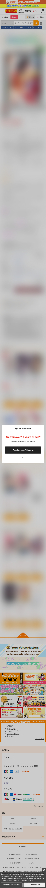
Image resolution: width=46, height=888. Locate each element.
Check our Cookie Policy (11, 885)
